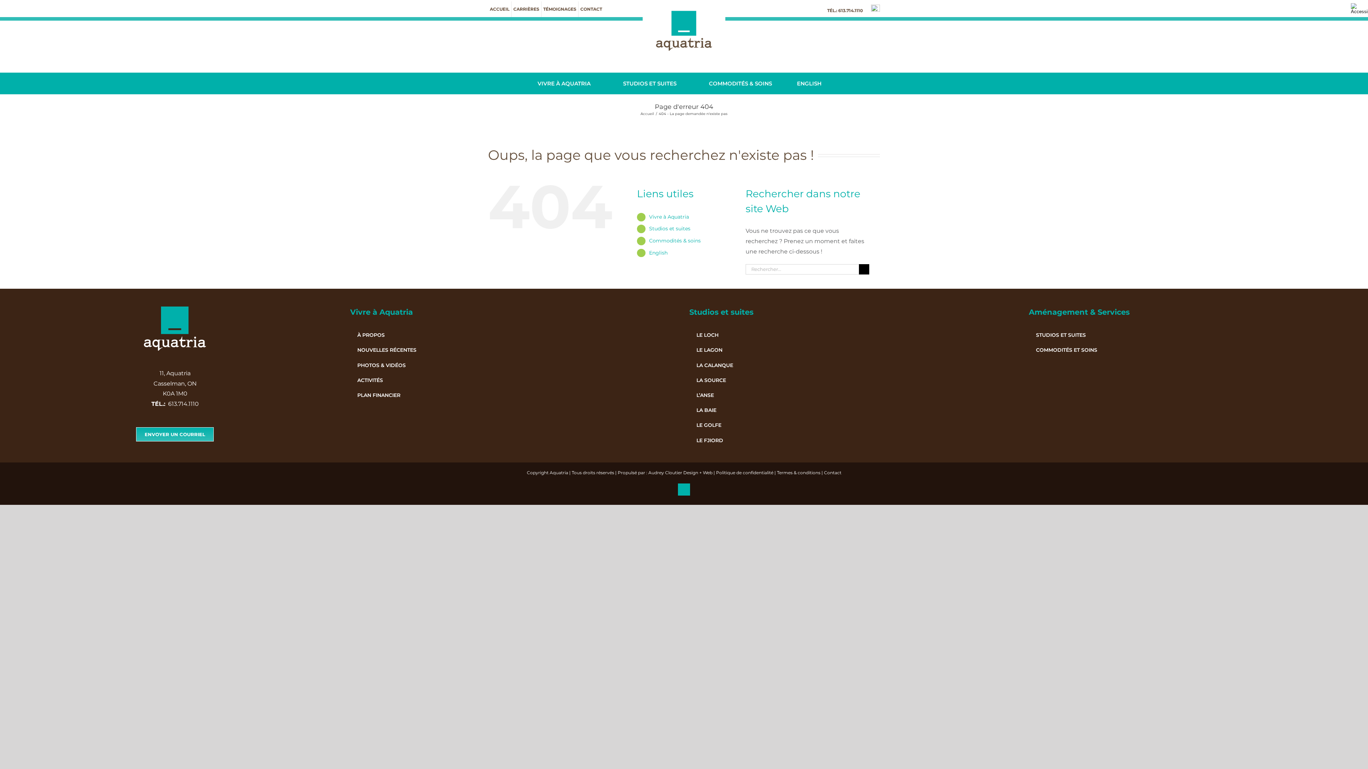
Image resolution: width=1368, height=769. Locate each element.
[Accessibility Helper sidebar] (1359, 8)
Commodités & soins (675, 240)
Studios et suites (669, 228)
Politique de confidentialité (744, 472)
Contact (832, 472)
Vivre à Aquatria (669, 217)
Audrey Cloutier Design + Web (680, 472)
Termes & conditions (798, 472)
